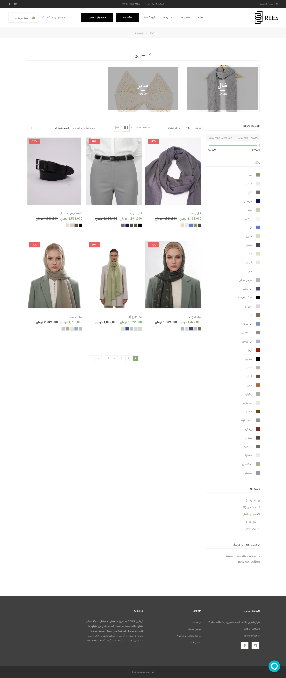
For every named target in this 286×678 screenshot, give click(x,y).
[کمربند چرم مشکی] (114, 171)
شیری (249, 262)
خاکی (249, 210)
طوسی (249, 184)
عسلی (249, 412)
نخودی (248, 359)
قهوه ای (248, 438)
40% (153, 141)
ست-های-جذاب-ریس (246, 556)
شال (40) (251, 522)
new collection (249, 561)
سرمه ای (248, 201)
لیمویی (248, 219)
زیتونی (248, 394)
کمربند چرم (136, 213)
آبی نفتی (247, 289)
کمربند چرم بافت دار (71, 213)
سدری (249, 236)
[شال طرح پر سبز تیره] (173, 275)
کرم (250, 254)
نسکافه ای (247, 464)
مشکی (249, 245)
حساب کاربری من (156, 4)
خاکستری (247, 473)
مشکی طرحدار (244, 298)
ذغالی (249, 192)
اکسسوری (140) (251, 514)
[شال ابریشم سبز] (54, 275)
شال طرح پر (195, 317)
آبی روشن (247, 341)
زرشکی (248, 429)
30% (153, 245)
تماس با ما (195, 643)
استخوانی (247, 455)
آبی (250, 227)
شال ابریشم (76, 317)
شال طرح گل (135, 317)
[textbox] (56, 17)
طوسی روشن (245, 280)
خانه (151, 33)
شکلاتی (248, 376)
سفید (249, 271)
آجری (249, 385)
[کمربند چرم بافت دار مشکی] (54, 171)
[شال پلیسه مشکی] (173, 171)
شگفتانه (229, 556)
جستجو (43, 17)
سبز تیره (248, 447)
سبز (250, 175)
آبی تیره (248, 324)
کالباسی (248, 368)
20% (94, 141)
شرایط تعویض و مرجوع (189, 636)
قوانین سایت (194, 629)
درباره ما (197, 622)
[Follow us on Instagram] (255, 645)
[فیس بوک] (244, 645)
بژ (251, 315)
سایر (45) (251, 529)
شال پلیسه (195, 213)
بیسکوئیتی (246, 333)
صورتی (248, 306)
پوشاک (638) (253, 501)
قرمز (250, 350)
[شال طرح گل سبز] (114, 275)
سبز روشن (247, 403)
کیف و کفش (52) (250, 507)
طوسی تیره (246, 420)
